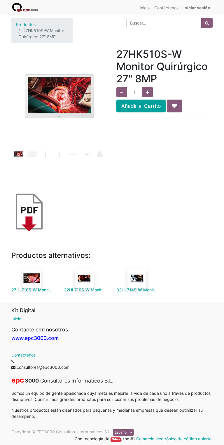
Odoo (116, 439)
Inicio (16, 318)
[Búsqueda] (207, 23)
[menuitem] (144, 7)
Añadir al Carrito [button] (141, 106)
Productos (26, 24)
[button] (18, 106)
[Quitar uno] (121, 92)
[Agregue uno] (147, 92)
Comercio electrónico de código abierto (173, 438)
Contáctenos (23, 354)
